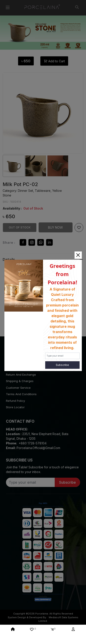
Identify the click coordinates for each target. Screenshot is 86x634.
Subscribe (62, 365)
